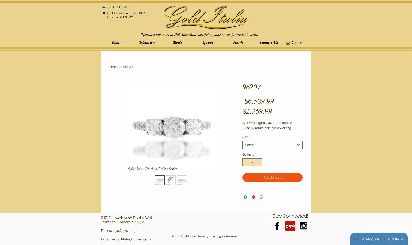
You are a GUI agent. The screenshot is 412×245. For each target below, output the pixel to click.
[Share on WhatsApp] (261, 197)
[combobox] (272, 145)
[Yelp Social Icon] (290, 226)
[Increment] (259, 162)
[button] (147, 42)
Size (246, 136)
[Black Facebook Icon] (277, 226)
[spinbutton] (252, 162)
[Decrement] (245, 162)
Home (114, 67)
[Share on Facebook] (245, 197)
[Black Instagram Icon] (304, 226)
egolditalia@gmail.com (131, 239)
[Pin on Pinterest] (253, 197)
